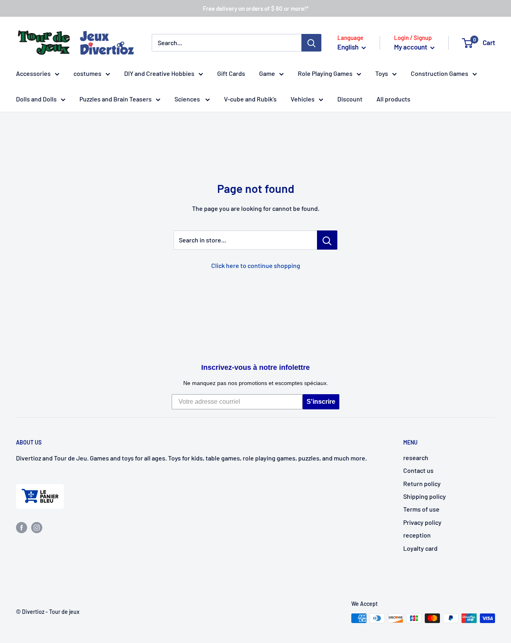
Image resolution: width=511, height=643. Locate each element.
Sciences (187, 99)
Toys (381, 73)
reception (417, 535)
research (415, 457)
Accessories (33, 73)
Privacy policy (422, 522)
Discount (349, 99)
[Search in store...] (327, 240)
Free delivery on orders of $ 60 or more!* (256, 8)
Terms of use (421, 509)
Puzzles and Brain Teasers (115, 99)
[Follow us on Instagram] (36, 527)
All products (393, 99)
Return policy (422, 483)
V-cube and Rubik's (250, 99)
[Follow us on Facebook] (21, 527)
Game (267, 73)
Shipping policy (424, 496)
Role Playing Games (325, 73)
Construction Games (439, 73)
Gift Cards (231, 73)
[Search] (311, 43)
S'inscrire (321, 401)
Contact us (418, 470)
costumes (87, 73)
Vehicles (303, 99)
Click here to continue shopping (255, 265)
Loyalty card (420, 548)
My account (411, 47)
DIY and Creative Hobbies (159, 73)
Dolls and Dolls (36, 99)
